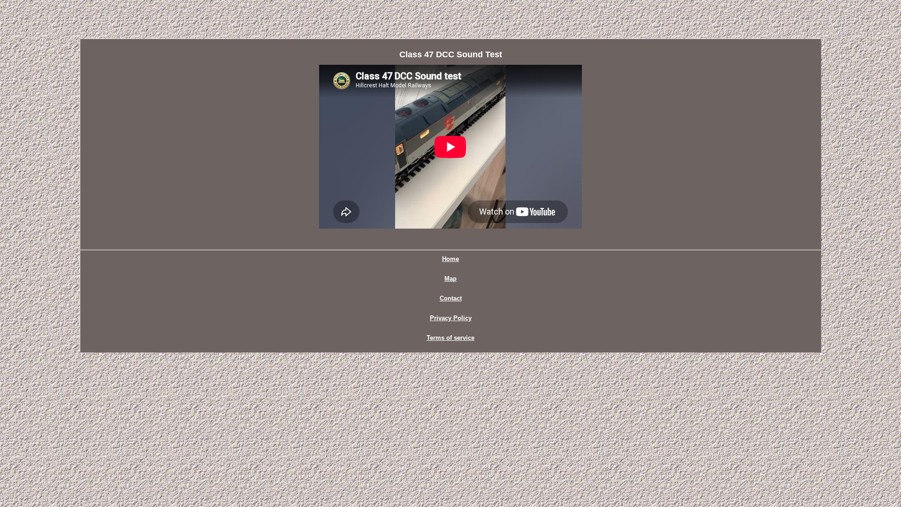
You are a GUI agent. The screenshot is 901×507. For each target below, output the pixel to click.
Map (450, 278)
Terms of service (450, 337)
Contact (451, 298)
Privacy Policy (451, 318)
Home (450, 258)
